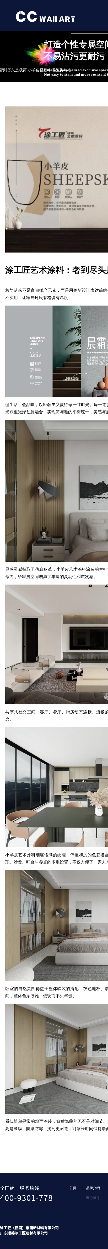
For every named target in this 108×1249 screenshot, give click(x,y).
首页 (72, 1188)
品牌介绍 (93, 1188)
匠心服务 (93, 1198)
